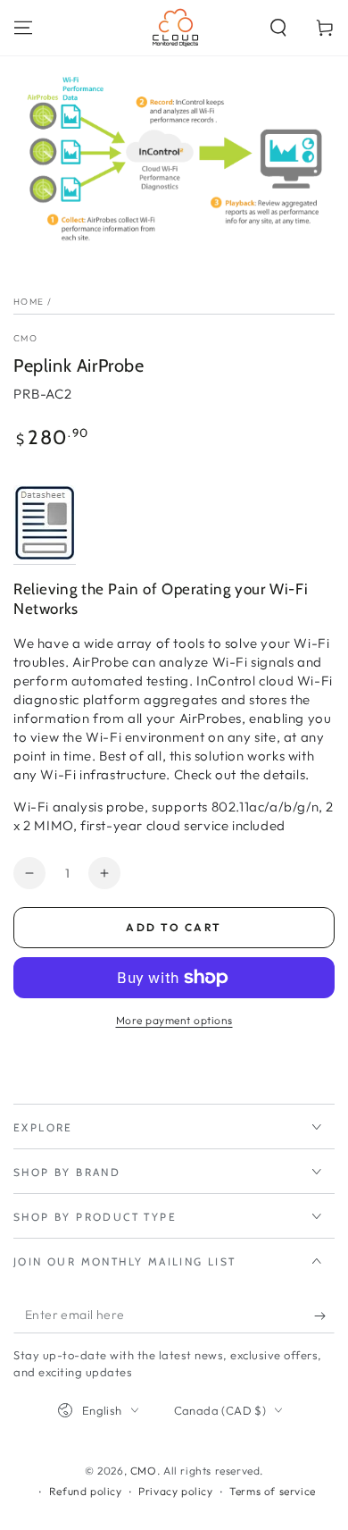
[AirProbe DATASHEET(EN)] (44, 555)
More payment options (174, 1020)
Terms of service (272, 1491)
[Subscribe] (324, 1315)
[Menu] (23, 28)
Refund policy (85, 1491)
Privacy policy (175, 1491)
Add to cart (173, 927)
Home (28, 301)
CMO (25, 338)
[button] (278, 28)
